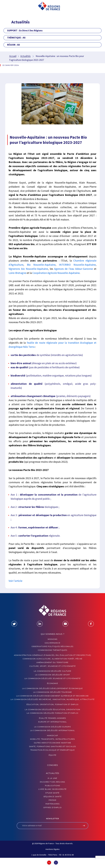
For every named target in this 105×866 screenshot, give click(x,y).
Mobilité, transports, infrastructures (52, 739)
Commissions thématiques (52, 650)
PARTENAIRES (52, 804)
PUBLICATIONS (52, 786)
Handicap (52, 735)
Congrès (52, 765)
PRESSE (52, 800)
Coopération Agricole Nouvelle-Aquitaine (56, 273)
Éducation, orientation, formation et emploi (53, 704)
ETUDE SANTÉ (52, 793)
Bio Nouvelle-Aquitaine (41, 264)
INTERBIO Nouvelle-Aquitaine (77, 264)
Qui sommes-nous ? (52, 634)
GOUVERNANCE (52, 643)
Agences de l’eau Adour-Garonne (73, 268)
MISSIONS (52, 639)
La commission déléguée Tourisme (52, 692)
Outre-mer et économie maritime (52, 743)
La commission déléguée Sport (52, 675)
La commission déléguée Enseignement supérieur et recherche (52, 696)
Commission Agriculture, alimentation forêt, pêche (52, 659)
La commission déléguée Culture (52, 671)
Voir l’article (16, 580)
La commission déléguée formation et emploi (52, 713)
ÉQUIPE (52, 755)
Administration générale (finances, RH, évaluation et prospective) (52, 655)
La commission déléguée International (52, 730)
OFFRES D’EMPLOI (52, 807)
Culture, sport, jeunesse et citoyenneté (52, 666)
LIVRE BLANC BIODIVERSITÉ (52, 789)
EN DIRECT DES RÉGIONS (52, 782)
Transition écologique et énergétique (52, 750)
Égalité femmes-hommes (52, 718)
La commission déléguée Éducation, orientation (52, 709)
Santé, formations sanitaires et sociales (52, 746)
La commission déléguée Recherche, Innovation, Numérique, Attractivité (52, 699)
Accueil (12, 56)
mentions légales (53, 849)
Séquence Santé (52, 797)
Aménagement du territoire (52, 662)
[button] (10, 6)
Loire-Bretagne (17, 273)
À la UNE (52, 778)
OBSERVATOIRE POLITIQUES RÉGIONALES (52, 646)
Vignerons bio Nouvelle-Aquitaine (28, 268)
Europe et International (52, 722)
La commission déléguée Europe (52, 727)
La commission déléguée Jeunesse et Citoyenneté (52, 678)
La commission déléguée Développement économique (52, 688)
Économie (52, 683)
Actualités (25, 56)
